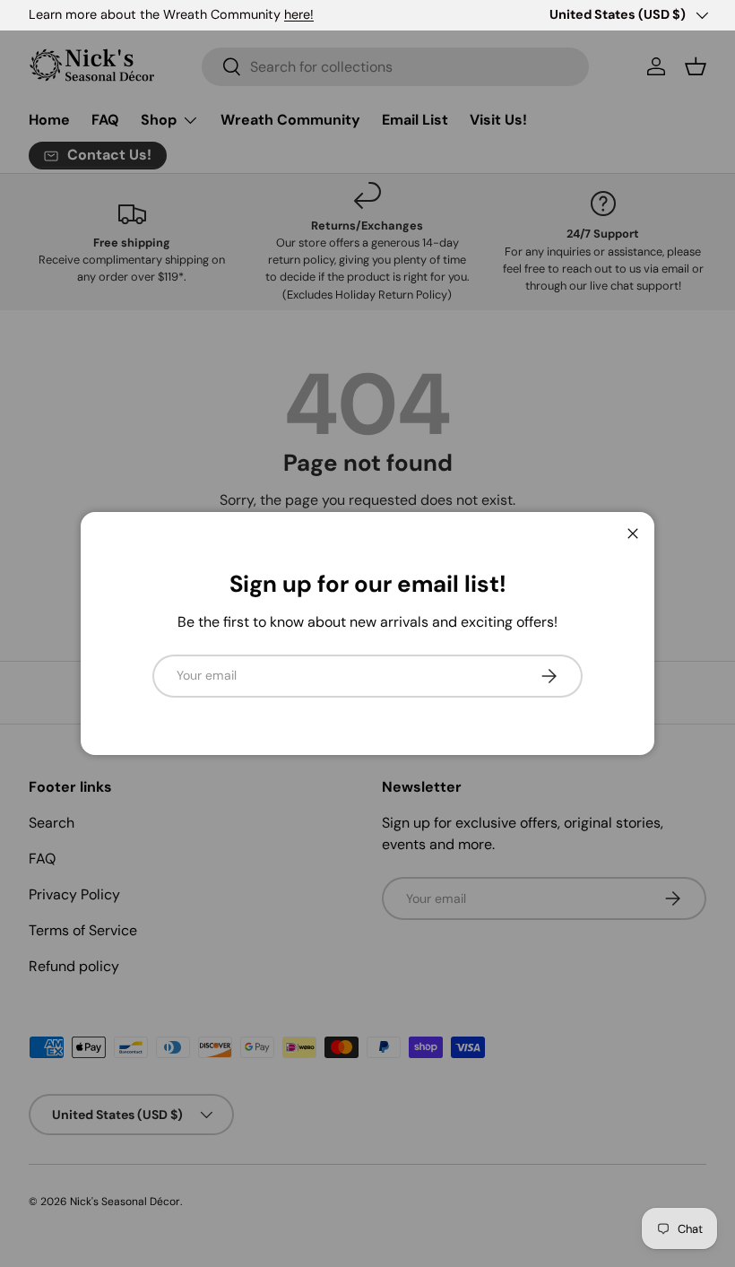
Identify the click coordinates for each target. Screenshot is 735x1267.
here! (299, 14)
